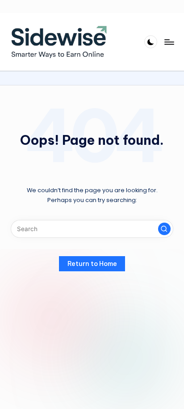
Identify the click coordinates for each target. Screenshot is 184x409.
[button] (164, 229)
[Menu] (168, 41)
